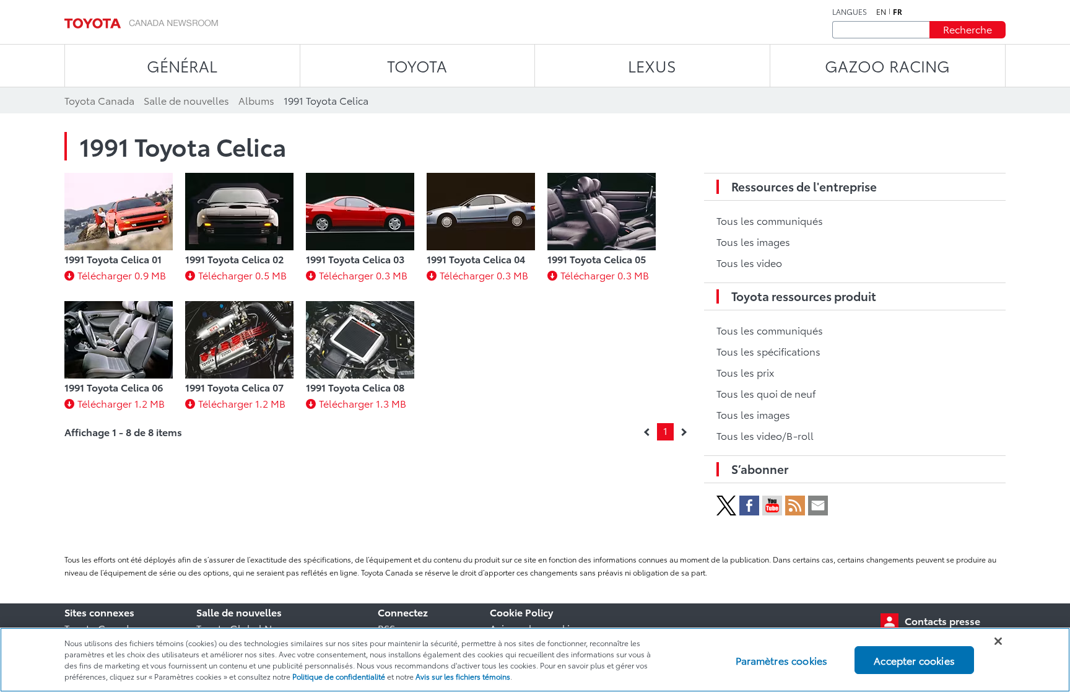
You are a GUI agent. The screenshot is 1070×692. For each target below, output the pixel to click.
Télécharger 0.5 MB (242, 275)
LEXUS (652, 65)
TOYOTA (417, 65)
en (881, 12)
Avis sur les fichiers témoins (462, 676)
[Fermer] (998, 641)
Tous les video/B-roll (765, 435)
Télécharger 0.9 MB (121, 275)
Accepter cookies (914, 659)
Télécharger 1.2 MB (121, 403)
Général (182, 65)
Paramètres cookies (781, 659)
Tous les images (753, 241)
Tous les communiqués (769, 220)
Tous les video (749, 262)
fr (897, 12)
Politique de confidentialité (338, 676)
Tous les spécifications (768, 351)
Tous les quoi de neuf (766, 393)
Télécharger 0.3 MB (363, 275)
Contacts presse (942, 620)
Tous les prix (745, 372)
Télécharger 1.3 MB (362, 403)
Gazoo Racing (887, 65)
